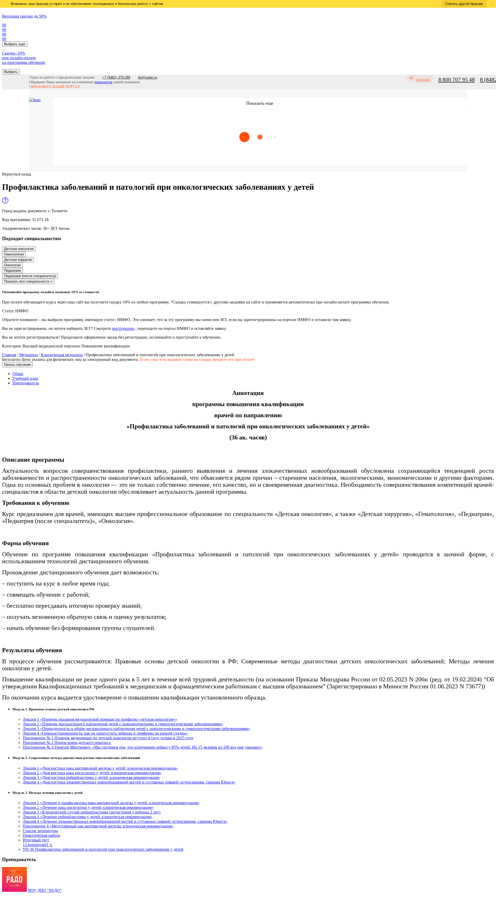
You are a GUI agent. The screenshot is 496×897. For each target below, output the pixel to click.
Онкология (12, 265)
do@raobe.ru (147, 77)
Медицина (28, 355)
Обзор (17, 373)
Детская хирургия (18, 260)
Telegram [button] (422, 80)
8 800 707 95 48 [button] (456, 80)
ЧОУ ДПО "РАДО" (45, 890)
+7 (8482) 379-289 (116, 77)
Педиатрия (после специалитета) (30, 276)
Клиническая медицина (62, 355)
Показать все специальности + (28, 281)
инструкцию (123, 328)
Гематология (14, 254)
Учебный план (25, 378)
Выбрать (11, 72)
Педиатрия (12, 270)
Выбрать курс (15, 44)
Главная (9, 355)
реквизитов (103, 82)
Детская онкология (19, 249)
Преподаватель (25, 383)
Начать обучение (17, 365)
